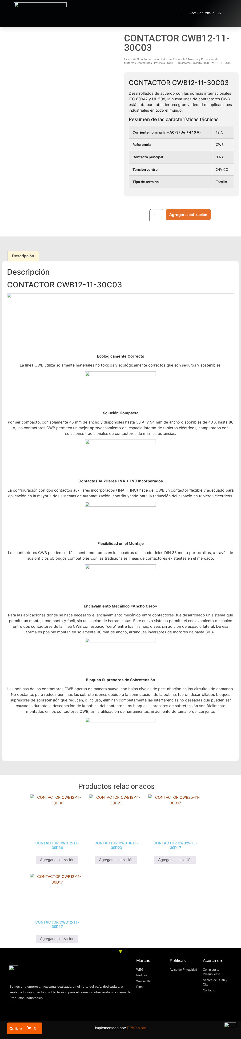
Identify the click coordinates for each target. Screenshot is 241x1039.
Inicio (127, 59)
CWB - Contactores (179, 63)
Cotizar (15, 1029)
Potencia (159, 63)
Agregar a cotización (188, 214)
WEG (136, 59)
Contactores (144, 63)
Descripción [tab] (23, 255)
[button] (117, 13)
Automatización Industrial (156, 59)
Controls (180, 59)
